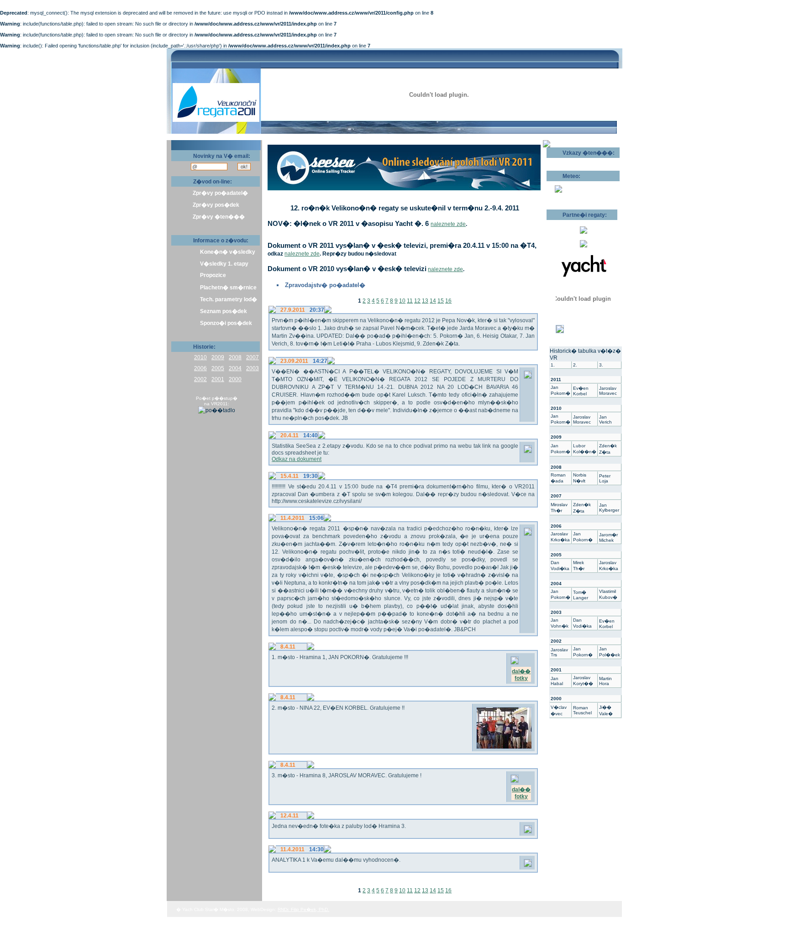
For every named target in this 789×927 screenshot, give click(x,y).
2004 (235, 368)
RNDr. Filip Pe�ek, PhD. (303, 909)
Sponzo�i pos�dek (226, 323)
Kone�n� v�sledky (227, 252)
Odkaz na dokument (296, 459)
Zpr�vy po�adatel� (220, 193)
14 (433, 301)
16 (448, 301)
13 (425, 301)
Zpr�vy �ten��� (219, 217)
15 (440, 301)
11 (410, 301)
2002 (200, 379)
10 (402, 301)
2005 (217, 368)
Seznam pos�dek (223, 311)
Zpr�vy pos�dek (216, 205)
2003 (252, 368)
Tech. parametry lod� (228, 299)
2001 (217, 379)
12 (417, 301)
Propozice (213, 275)
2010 (200, 357)
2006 (200, 368)
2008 (235, 357)
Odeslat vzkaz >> (576, 161)
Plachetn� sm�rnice (228, 287)
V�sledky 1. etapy (224, 264)
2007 (252, 357)
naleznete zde (448, 224)
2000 (235, 379)
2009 (217, 357)
